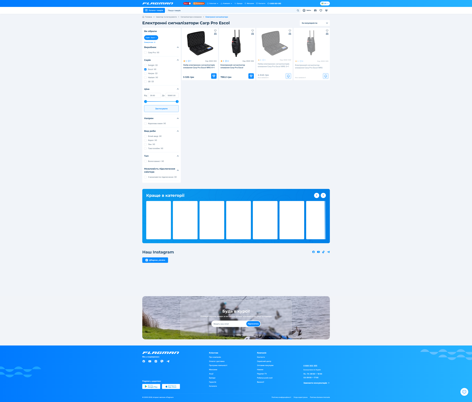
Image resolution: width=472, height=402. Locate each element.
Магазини (250, 3)
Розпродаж (200, 3)
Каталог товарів (156, 10)
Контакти (262, 3)
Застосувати (161, 108)
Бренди (239, 3)
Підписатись (253, 324)
